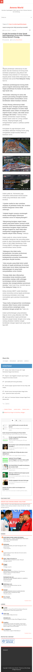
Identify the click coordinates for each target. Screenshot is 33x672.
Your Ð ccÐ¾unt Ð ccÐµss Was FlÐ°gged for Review (14, 619)
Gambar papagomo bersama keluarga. (19, 480)
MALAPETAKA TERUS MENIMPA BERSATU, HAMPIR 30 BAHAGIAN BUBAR (15, 579)
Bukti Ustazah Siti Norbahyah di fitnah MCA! (14, 433)
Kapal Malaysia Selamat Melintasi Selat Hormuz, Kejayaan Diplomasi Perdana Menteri (14, 572)
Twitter (21, 361)
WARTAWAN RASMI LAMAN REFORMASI (13, 537)
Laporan (7, 403)
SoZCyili (5, 590)
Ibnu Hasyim (6, 597)
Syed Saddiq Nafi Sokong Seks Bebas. (13, 381)
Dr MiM (5, 608)
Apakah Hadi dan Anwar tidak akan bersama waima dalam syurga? (14, 553)
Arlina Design (27, 668)
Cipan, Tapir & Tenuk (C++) (10, 558)
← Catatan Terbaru (7, 409)
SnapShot (5, 622)
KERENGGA (6, 544)
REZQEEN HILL (7, 618)
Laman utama (17, 409)
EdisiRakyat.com (7, 584)
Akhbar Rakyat (7, 570)
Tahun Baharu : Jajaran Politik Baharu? (11, 630)
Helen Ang (6, 613)
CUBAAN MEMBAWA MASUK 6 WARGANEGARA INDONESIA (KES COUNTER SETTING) (14, 591)
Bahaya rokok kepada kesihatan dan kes (12, 585)
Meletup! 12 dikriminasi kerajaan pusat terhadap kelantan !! (19, 473)
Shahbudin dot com (8, 577)
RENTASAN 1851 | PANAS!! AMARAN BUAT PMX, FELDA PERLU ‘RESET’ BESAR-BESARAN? (15, 539)
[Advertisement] (16, 54)
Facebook (13, 361)
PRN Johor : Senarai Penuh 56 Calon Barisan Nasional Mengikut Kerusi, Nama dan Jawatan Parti (15, 609)
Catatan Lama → (26, 409)
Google (6, 361)
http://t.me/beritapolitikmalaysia (17, 24)
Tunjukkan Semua (28, 600)
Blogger (5, 564)
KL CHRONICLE (7, 629)
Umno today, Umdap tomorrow (10, 614)
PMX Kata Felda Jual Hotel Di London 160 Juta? (13, 559)
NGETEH (5, 565)
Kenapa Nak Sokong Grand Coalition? (13, 501)
